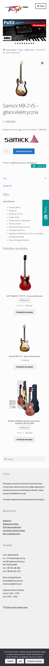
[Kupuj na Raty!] (38, 166)
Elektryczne (29, 50)
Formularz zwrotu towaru (14, 530)
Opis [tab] (5, 178)
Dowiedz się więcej (24, 312)
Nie (20, 661)
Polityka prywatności (12, 527)
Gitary (21, 50)
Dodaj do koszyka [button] (24, 439)
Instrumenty (32, 163)
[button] (15, 43)
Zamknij (10, 661)
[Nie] (46, 657)
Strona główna (11, 50)
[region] (24, 32)
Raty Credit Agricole (11, 533)
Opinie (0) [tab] (7, 186)
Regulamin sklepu (10, 524)
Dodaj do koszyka (24, 151)
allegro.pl (7, 520)
